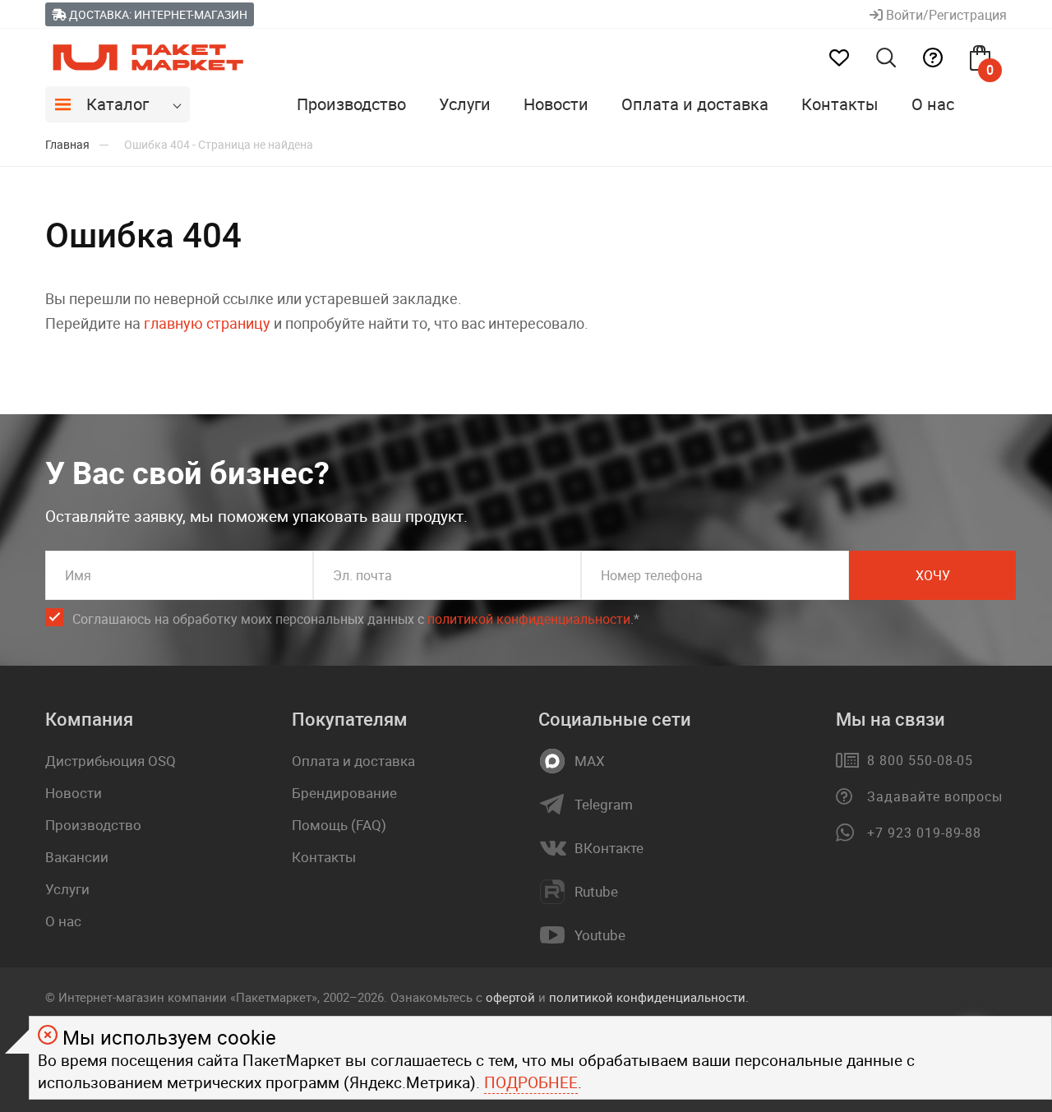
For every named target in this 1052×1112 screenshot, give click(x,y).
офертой (510, 997)
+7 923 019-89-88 (924, 832)
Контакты (840, 104)
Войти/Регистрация (945, 15)
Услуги (465, 104)
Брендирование (344, 792)
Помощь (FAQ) (339, 824)
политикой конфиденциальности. (649, 997)
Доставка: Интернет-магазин (157, 14)
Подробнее (531, 1082)
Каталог (117, 104)
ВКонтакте (609, 848)
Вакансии (76, 856)
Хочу (933, 575)
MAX (589, 761)
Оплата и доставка (694, 104)
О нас (932, 104)
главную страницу (207, 323)
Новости (556, 104)
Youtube (599, 935)
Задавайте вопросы (935, 796)
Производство (351, 104)
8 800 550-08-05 (920, 760)
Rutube (596, 892)
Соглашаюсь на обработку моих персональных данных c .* (355, 619)
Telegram (603, 805)
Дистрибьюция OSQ (110, 760)
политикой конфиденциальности (528, 619)
